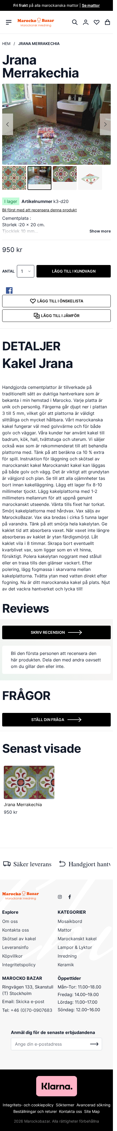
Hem (6, 43)
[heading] (56, 346)
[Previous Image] (7, 124)
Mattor (65, 930)
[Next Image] (105, 124)
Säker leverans (32, 863)
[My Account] (85, 22)
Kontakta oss (15, 930)
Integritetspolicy (19, 964)
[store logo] (35, 22)
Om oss (10, 921)
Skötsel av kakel (19, 938)
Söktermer (65, 1105)
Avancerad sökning (93, 1105)
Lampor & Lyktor (75, 947)
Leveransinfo (15, 947)
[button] (14, 178)
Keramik (66, 964)
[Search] (75, 22)
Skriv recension (48, 632)
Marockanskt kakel (77, 938)
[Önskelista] (96, 22)
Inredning (67, 956)
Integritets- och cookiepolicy (28, 1105)
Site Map (92, 1111)
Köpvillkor (12, 956)
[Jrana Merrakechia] (29, 782)
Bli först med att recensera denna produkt (39, 210)
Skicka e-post (30, 1001)
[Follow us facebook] (69, 897)
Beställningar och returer (35, 1111)
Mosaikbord (70, 921)
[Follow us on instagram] (60, 897)
